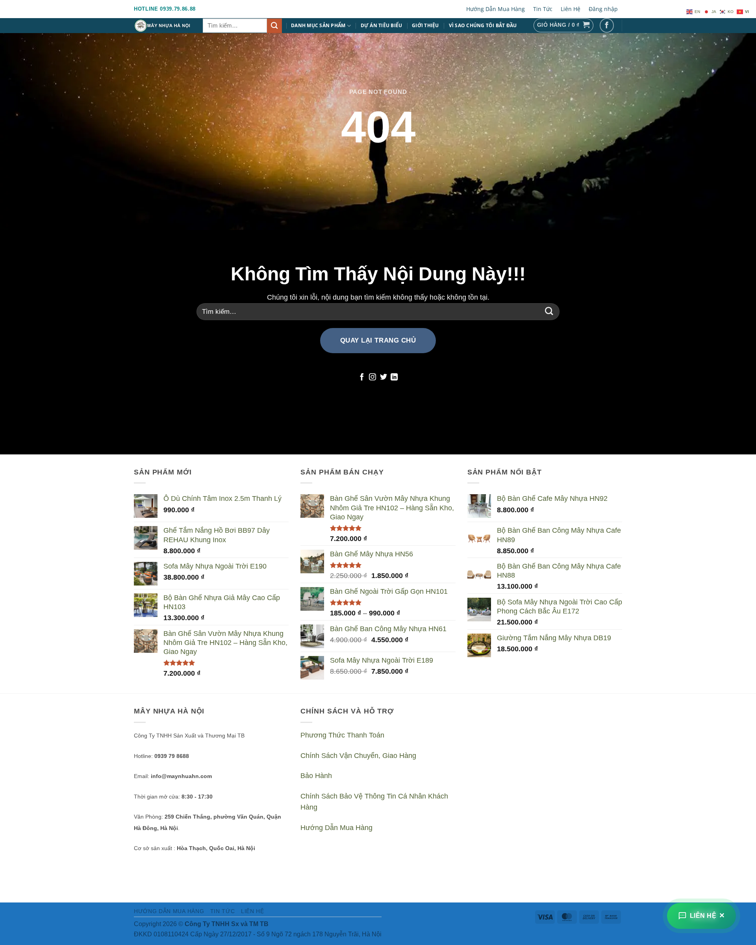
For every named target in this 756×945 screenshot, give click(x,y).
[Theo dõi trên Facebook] (607, 25)
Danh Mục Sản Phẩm (318, 25)
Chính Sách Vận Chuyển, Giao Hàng (358, 756)
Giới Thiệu (425, 25)
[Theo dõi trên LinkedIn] (394, 378)
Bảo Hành (316, 776)
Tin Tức (542, 9)
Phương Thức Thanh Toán (342, 735)
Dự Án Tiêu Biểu (381, 25)
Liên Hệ (570, 9)
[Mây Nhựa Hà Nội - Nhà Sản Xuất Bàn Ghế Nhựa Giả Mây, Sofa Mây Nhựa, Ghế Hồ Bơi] (162, 25)
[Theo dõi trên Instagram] (372, 378)
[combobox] (235, 26)
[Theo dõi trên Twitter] (383, 378)
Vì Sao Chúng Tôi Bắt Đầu (483, 25)
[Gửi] (274, 26)
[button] (563, 26)
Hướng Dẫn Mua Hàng (495, 9)
